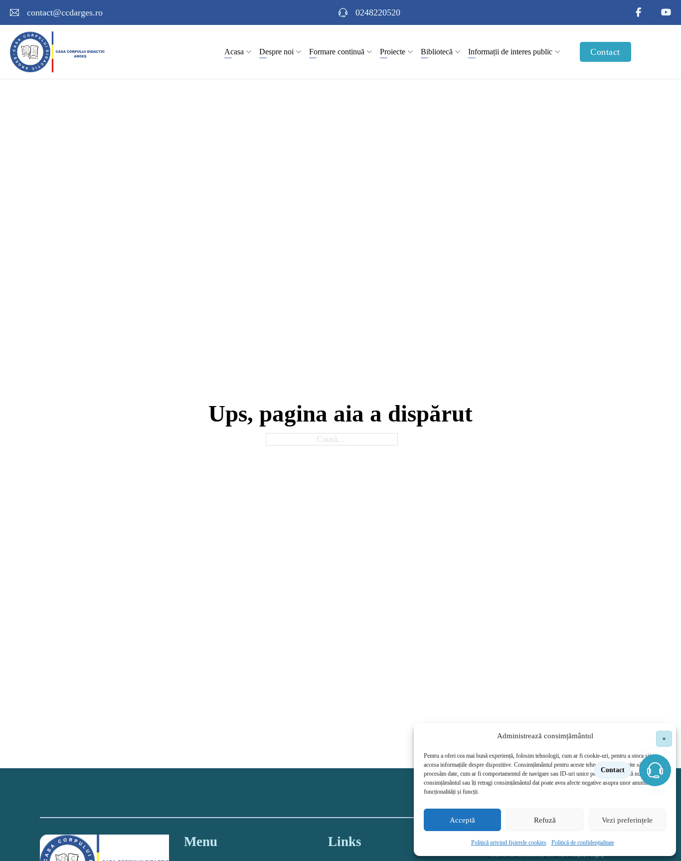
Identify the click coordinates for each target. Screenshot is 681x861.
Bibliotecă (437, 51)
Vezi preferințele (627, 820)
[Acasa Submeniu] (248, 51)
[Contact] (655, 770)
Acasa (234, 51)
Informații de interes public (510, 51)
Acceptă (462, 820)
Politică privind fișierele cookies (508, 842)
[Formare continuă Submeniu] (369, 51)
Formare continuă (336, 51)
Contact (605, 52)
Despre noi (276, 51)
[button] (661, 736)
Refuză (545, 820)
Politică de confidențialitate (582, 842)
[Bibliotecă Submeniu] (457, 51)
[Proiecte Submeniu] (410, 51)
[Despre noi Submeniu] (298, 51)
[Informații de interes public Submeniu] (557, 51)
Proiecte (392, 51)
